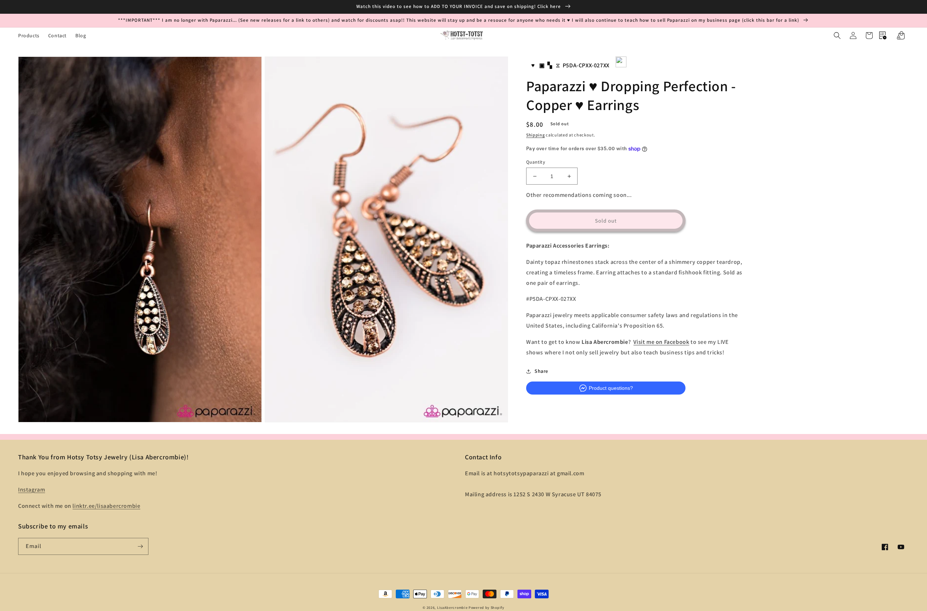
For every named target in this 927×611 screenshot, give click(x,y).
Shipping (535, 135)
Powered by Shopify (486, 607)
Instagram (31, 489)
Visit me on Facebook (661, 342)
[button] (837, 35)
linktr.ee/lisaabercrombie (106, 506)
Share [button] (541, 371)
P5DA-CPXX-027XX (586, 65)
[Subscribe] (140, 546)
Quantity (535, 162)
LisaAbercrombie (452, 607)
